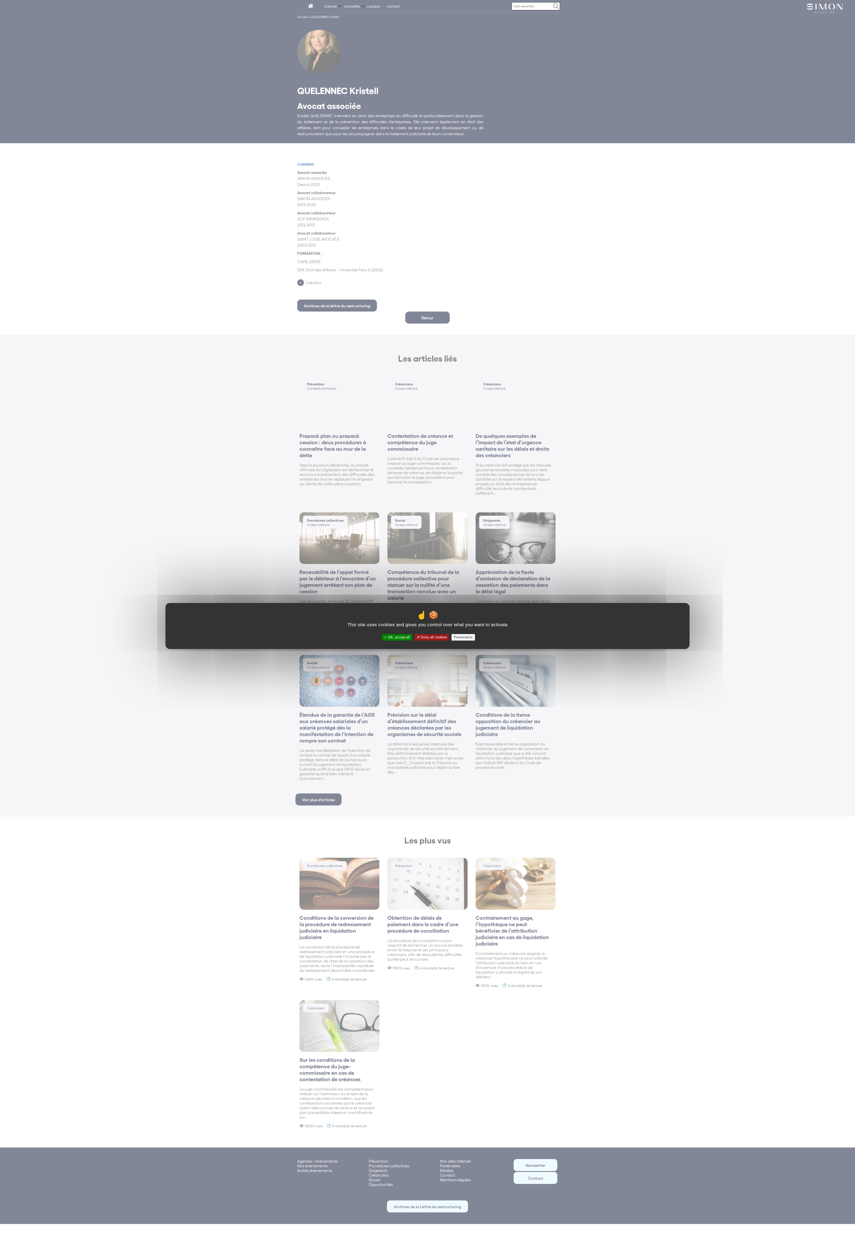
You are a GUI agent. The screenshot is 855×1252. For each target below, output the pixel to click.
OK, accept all (398, 637)
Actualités (352, 6)
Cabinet (330, 6)
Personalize (463, 637)
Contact (393, 6)
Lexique (373, 6)
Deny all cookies (433, 637)
